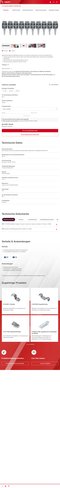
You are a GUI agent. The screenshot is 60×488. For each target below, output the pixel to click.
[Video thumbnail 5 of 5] (41, 46)
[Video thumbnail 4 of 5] (32, 46)
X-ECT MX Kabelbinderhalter (12, 331)
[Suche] (56, 2)
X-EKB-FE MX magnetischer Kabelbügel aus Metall (44, 332)
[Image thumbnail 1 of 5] (6, 46)
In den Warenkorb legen (31, 130)
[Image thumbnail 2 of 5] (15, 46)
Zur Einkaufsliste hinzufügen (31, 134)
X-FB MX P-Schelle (9, 304)
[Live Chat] (8, 486)
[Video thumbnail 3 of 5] (24, 46)
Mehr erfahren (6, 68)
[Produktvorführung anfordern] (5, 486)
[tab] (6, 10)
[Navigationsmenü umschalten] (2, 2)
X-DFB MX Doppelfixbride (39, 304)
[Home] (7, 2)
